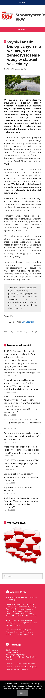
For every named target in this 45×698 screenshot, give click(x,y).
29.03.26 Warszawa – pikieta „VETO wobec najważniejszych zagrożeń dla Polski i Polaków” (21, 463)
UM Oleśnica (28, 322)
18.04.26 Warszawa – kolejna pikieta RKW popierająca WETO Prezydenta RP (22, 422)
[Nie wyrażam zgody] (42, 689)
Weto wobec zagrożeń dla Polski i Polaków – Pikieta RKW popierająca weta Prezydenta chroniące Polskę (21, 450)
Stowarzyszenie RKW (30, 17)
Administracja (21, 331)
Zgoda (22, 693)
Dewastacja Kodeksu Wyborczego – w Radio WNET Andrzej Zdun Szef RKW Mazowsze (22, 436)
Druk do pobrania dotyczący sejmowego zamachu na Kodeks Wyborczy (21, 477)
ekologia (10, 331)
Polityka (35, 331)
